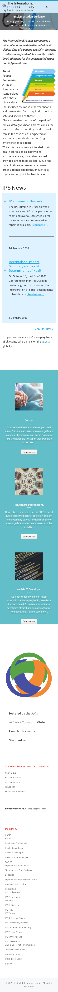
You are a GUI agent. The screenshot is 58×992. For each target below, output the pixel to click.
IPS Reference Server (15, 918)
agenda (46, 341)
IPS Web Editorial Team (34, 808)
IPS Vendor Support (14, 932)
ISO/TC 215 (10, 787)
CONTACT (9, 963)
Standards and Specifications (18, 870)
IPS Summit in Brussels (25, 201)
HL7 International (13, 777)
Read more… (39, 225)
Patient (8, 838)
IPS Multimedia (12, 905)
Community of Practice (15, 884)
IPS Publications (12, 892)
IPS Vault (9, 900)
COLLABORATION (12, 941)
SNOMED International (15, 791)
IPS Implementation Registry (18, 927)
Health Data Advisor (14, 848)
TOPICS (8, 862)
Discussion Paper (12, 954)
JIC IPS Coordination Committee (20, 945)
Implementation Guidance (17, 865)
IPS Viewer (10, 913)
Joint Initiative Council (15, 949)
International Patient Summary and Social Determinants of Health (26, 266)
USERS (8, 835)
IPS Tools (9, 909)
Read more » (29, 451)
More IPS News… (45, 329)
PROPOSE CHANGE (13, 959)
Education (9, 874)
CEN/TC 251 (10, 773)
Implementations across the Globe (21, 879)
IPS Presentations (13, 897)
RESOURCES (10, 889)
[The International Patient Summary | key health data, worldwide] (4, 5)
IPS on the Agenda (13, 936)
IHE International (12, 782)
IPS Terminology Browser (16, 922)
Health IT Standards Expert (17, 857)
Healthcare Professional (16, 843)
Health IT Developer (14, 852)
